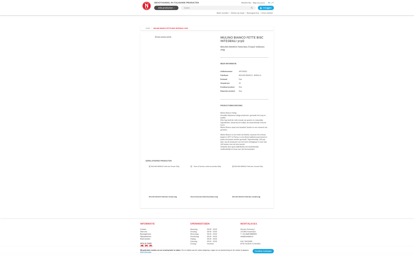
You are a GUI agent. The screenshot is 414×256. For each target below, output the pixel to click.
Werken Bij (246, 3)
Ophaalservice (145, 236)
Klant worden (223, 13)
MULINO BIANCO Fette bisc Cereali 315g (246, 197)
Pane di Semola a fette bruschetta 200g (204, 197)
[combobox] (218, 8)
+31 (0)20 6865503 (249, 234)
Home (148, 28)
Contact (143, 229)
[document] (207, 251)
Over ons (143, 232)
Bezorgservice (253, 13)
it (273, 3)
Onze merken (267, 13)
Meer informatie (145, 252)
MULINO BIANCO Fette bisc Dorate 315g (163, 197)
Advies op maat (238, 13)
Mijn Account (259, 3)
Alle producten (165, 8)
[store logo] (146, 6)
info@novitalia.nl (246, 236)
